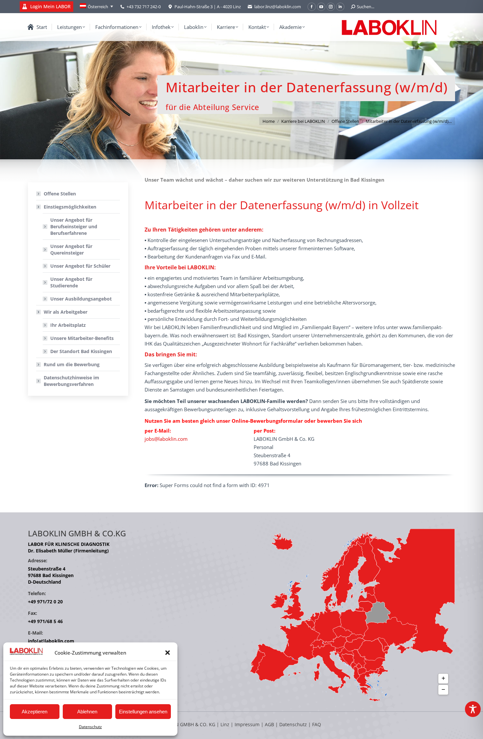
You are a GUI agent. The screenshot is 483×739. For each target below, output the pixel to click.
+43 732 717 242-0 (143, 7)
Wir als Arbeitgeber (65, 312)
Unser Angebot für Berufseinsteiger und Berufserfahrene (73, 226)
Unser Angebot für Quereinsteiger (71, 249)
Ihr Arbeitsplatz (68, 325)
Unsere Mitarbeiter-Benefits (82, 338)
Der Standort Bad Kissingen (81, 351)
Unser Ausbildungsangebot (81, 299)
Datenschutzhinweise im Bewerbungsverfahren (71, 380)
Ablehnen (87, 711)
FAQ (316, 724)
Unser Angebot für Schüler (80, 266)
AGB (270, 724)
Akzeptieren (34, 711)
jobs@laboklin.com (166, 439)
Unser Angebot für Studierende (71, 282)
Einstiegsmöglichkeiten (70, 207)
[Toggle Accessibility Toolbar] (472, 709)
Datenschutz (90, 726)
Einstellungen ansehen (143, 711)
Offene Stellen (60, 193)
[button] (167, 652)
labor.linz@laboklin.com (277, 7)
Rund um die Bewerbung (72, 364)
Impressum (247, 724)
